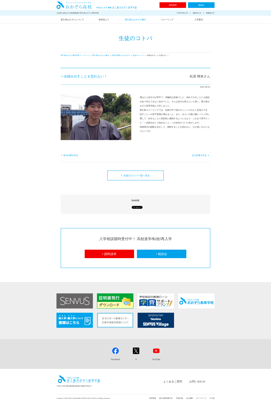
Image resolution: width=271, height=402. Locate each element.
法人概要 (189, 398)
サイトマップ (201, 398)
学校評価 (179, 398)
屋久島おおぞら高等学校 (96, 5)
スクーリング (167, 19)
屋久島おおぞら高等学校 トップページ (75, 55)
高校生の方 (197, 13)
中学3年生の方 (182, 13)
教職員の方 (210, 13)
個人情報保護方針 (166, 398)
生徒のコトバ (138, 55)
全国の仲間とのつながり (121, 55)
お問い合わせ (197, 381)
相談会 (201, 5)
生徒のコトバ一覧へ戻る (137, 175)
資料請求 (173, 5)
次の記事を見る (199, 155)
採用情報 (152, 398)
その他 (212, 398)
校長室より (104, 19)
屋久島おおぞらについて (72, 19)
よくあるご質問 (172, 381)
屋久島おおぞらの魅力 (135, 19)
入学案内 (198, 19)
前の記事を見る (70, 155)
